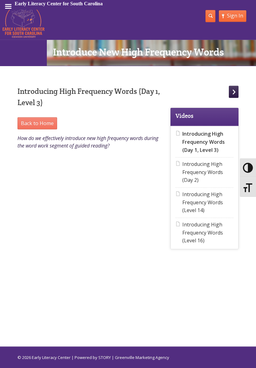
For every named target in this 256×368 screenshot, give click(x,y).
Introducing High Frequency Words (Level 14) (202, 202)
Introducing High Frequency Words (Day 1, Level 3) (203, 141)
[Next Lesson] (234, 92)
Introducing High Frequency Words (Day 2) (202, 172)
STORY (104, 357)
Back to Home (37, 123)
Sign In (235, 15)
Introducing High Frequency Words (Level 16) (202, 232)
